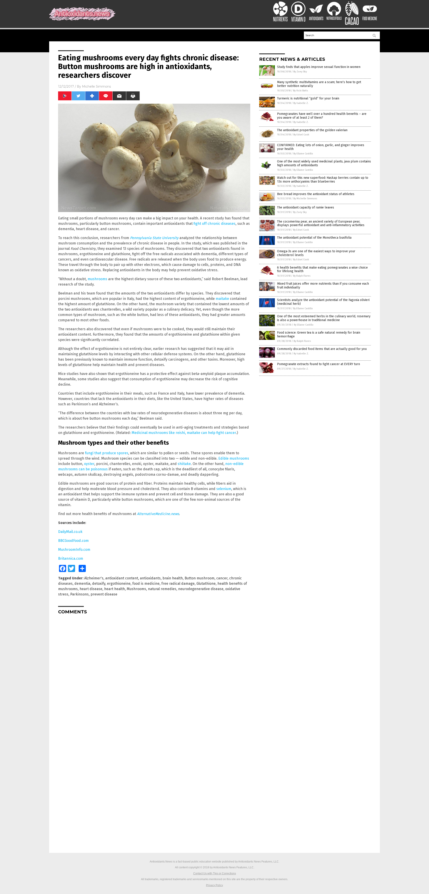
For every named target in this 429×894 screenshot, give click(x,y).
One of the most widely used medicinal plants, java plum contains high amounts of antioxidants (324, 163)
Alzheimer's (93, 578)
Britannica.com (70, 558)
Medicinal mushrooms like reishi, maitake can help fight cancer (184, 433)
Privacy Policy (214, 885)
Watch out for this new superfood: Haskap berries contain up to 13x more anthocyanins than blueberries (322, 179)
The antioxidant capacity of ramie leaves (305, 207)
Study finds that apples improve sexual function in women (318, 67)
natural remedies (162, 589)
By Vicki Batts (300, 90)
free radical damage (178, 583)
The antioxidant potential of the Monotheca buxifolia (314, 238)
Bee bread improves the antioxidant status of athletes (315, 194)
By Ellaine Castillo (303, 153)
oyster (89, 464)
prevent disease (103, 594)
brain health (172, 578)
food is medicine (146, 583)
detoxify (98, 583)
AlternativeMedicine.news (158, 514)
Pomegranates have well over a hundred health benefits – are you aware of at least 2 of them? (321, 116)
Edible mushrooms (233, 458)
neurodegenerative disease (200, 589)
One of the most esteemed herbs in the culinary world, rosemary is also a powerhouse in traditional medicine (323, 318)
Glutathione (206, 583)
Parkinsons (79, 594)
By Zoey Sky (300, 71)
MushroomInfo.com (74, 549)
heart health (114, 589)
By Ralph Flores (301, 275)
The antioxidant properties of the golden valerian (312, 130)
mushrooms (97, 279)
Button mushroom (199, 578)
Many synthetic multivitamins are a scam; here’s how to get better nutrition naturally (319, 84)
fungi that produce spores (106, 453)
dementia (82, 583)
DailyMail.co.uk (70, 532)
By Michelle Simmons (305, 198)
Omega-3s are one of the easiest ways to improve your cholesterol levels (316, 253)
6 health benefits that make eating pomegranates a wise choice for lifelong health (322, 269)
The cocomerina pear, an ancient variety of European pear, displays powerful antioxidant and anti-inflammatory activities (320, 223)
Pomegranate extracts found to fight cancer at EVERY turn (318, 364)
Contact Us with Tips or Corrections (214, 873)
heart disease (91, 589)
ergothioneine (118, 583)
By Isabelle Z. (301, 103)
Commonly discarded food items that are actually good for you (322, 349)
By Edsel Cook (301, 134)
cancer (221, 578)
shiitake (184, 464)
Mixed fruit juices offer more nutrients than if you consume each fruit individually (323, 285)
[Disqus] (154, 674)
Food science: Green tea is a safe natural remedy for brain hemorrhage (318, 334)
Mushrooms (136, 589)
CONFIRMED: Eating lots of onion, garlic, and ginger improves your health (320, 147)
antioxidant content (121, 578)
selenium (223, 489)
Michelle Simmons (96, 86)
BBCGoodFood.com (73, 541)
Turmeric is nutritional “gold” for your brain (308, 98)
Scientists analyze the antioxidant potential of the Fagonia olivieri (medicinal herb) (323, 302)
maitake (222, 299)
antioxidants (150, 578)
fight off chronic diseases (214, 223)
